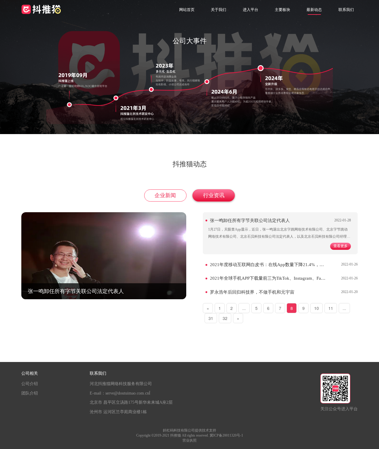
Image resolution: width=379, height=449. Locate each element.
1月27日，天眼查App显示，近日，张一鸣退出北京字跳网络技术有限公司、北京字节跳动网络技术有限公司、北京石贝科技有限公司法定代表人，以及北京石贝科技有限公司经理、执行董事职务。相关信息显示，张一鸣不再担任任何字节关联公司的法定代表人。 (279, 236)
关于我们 (218, 9)
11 (330, 308)
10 (316, 308)
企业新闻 (165, 195)
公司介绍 (29, 384)
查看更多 (340, 246)
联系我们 (346, 9)
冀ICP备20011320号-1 (226, 435)
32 (225, 318)
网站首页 (187, 9)
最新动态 (314, 9)
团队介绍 (29, 393)
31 (210, 318)
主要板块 (282, 9)
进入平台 (250, 9)
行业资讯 (213, 195)
